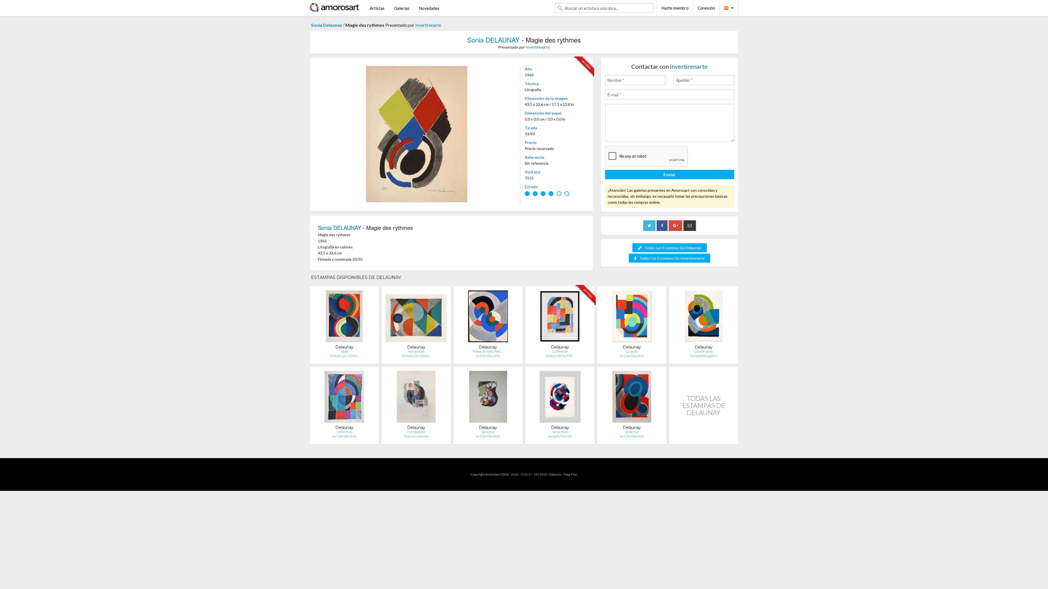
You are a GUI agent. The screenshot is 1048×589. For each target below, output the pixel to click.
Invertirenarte (428, 25)
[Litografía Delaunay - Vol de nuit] (631, 398)
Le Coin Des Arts (488, 356)
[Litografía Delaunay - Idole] (344, 317)
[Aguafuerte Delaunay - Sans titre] (488, 398)
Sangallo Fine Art (560, 436)
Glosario (555, 474)
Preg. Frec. (570, 474)
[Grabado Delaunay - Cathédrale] (560, 317)
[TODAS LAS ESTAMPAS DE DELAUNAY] (703, 438)
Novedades (429, 8)
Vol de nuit (631, 432)
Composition (416, 432)
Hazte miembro (675, 7)
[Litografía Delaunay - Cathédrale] (344, 398)
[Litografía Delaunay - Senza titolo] (560, 398)
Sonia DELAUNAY (493, 39)
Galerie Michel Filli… (560, 356)
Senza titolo (560, 432)
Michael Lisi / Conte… (344, 356)
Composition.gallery (704, 356)
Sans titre (488, 432)
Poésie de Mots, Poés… (488, 351)
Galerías (401, 8)
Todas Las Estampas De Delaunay (672, 247)
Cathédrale (560, 351)
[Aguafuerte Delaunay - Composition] (416, 398)
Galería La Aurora (416, 436)
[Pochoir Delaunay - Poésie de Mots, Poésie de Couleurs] (488, 317)
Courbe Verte (703, 351)
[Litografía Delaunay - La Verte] (631, 317)
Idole (344, 351)
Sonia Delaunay (326, 25)
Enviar (669, 174)
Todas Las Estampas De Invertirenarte (672, 258)
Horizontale (416, 351)
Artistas (377, 8)
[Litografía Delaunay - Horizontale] (416, 317)
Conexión (706, 7)
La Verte (632, 351)
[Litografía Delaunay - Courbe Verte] (703, 317)
